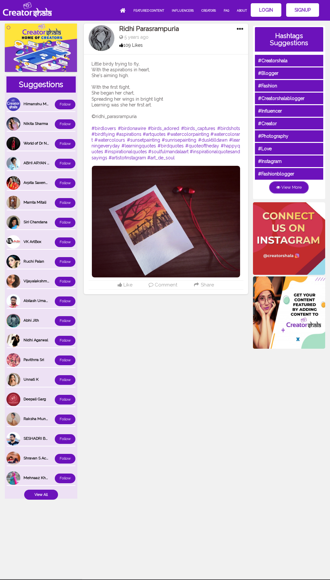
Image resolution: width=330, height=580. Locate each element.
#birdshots (228, 128)
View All (41, 495)
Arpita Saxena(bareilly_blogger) (50, 182)
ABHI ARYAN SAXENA (43, 163)
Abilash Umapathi (39, 300)
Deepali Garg (35, 399)
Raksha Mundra (37, 418)
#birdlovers (104, 128)
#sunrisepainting (179, 140)
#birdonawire (132, 128)
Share (206, 285)
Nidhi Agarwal (36, 340)
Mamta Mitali (35, 202)
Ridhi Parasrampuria (149, 29)
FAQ (226, 10)
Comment (165, 285)
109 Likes (133, 45)
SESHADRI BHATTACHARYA (48, 438)
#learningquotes (138, 145)
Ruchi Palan (34, 261)
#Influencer (270, 111)
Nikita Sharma (36, 123)
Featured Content (148, 10)
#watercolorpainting (188, 134)
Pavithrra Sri (34, 359)
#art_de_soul (161, 157)
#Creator (267, 123)
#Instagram (270, 161)
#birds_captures (198, 128)
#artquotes (154, 134)
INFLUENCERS (183, 10)
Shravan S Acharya (40, 458)
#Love (265, 148)
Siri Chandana (35, 222)
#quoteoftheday (202, 145)
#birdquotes (171, 145)
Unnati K (31, 379)
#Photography (273, 136)
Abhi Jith (31, 320)
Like (127, 285)
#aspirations (128, 134)
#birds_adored (163, 128)
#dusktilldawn (213, 140)
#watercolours (109, 140)
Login (266, 10)
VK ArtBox (32, 241)
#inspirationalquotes (125, 151)
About (242, 10)
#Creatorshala (272, 60)
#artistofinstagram (127, 157)
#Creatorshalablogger (281, 98)
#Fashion (267, 85)
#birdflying (103, 134)
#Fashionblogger (276, 173)
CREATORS (208, 10)
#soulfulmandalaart (168, 151)
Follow (65, 104)
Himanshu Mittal (38, 104)
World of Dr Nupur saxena (46, 143)
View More (291, 187)
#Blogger (268, 73)
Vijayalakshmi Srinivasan (45, 281)
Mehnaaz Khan (37, 477)
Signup (303, 10)
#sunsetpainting (143, 140)
